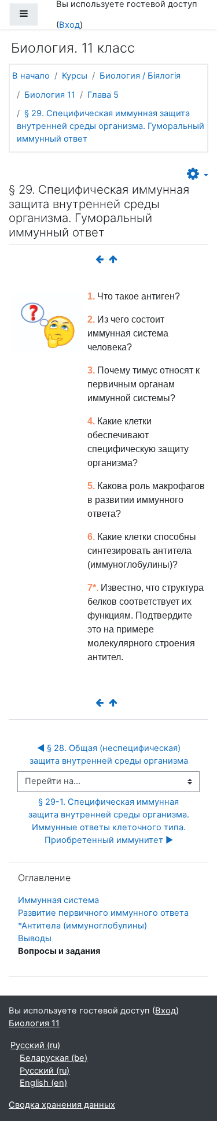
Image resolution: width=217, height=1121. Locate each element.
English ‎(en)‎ (43, 1083)
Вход (69, 25)
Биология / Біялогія (140, 76)
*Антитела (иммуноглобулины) (82, 925)
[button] (197, 175)
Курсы (74, 76)
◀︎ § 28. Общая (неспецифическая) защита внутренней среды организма (109, 754)
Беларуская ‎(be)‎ (53, 1058)
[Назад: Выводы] (102, 259)
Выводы (35, 938)
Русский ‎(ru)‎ (35, 1045)
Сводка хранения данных (62, 1105)
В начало (31, 76)
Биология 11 (49, 95)
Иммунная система (58, 900)
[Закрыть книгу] (116, 259)
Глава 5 (103, 95)
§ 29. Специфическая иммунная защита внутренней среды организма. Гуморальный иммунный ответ (110, 126)
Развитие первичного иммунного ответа (103, 913)
